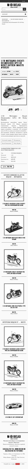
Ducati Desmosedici (6, 143)
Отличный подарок (7, 140)
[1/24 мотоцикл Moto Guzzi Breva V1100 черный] (14, 225)
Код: (16, 71)
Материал (3, 157)
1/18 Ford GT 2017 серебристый (14, 417)
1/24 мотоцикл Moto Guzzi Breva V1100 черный (14, 238)
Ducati (17, 74)
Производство (4, 159)
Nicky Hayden (17, 143)
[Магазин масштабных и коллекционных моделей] (14, 437)
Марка (3, 161)
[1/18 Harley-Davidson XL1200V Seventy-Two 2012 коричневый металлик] (14, 191)
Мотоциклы (4, 74)
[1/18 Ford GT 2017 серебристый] (14, 405)
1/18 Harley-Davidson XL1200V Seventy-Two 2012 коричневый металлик (14, 204)
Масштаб (3, 155)
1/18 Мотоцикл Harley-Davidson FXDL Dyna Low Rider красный (14, 272)
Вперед (21, 109)
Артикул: (6, 71)
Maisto (11, 74)
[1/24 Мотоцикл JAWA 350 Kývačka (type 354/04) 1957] (14, 293)
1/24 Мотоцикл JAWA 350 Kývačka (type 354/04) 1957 (14, 307)
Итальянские (17, 140)
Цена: (4, 167)
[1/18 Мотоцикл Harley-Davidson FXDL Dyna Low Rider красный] (14, 259)
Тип (2, 153)
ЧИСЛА (17, 464)
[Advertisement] (14, 42)
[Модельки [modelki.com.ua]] (14, 5)
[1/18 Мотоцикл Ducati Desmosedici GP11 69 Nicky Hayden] (11, 110)
